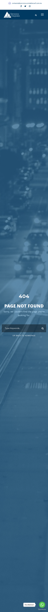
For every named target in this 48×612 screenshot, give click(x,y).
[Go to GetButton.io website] (42, 609)
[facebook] (21, 6)
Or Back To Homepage (24, 335)
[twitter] (25, 6)
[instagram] (30, 6)
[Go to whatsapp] (42, 605)
